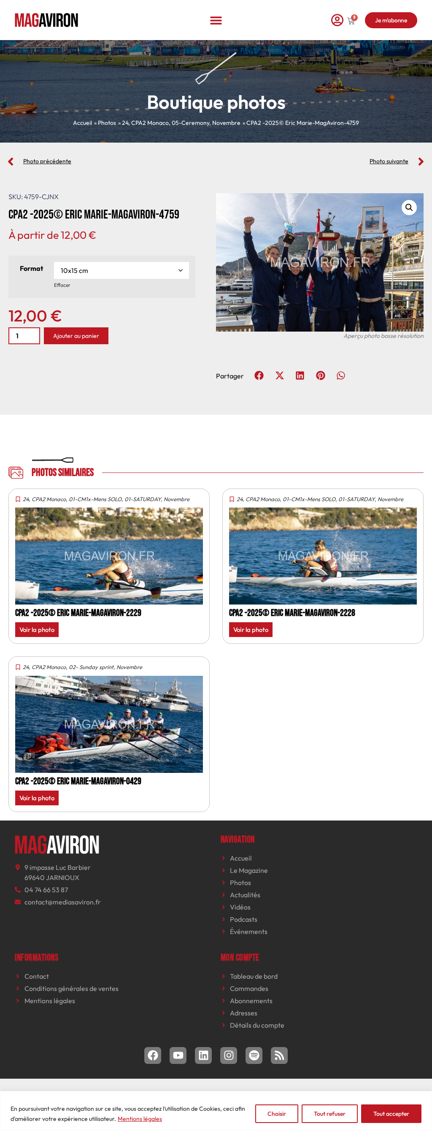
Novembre (226, 123)
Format (31, 268)
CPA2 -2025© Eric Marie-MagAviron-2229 (78, 613)
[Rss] (279, 1055)
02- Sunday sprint (91, 667)
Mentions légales (140, 1119)
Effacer (62, 285)
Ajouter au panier (76, 336)
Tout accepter (391, 1114)
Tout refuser (330, 1114)
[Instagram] (228, 1055)
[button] (216, 20)
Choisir (276, 1114)
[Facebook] (152, 1055)
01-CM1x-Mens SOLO (95, 499)
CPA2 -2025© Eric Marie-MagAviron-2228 (292, 613)
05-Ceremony (190, 123)
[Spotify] (254, 1055)
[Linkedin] (203, 1055)
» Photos (105, 123)
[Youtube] (178, 1055)
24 (125, 123)
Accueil (82, 123)
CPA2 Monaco (150, 123)
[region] (216, 1111)
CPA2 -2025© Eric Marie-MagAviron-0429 (78, 781)
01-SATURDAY (142, 499)
